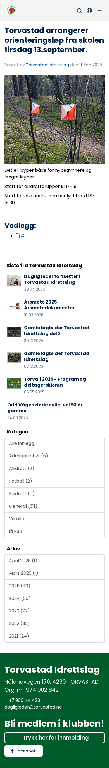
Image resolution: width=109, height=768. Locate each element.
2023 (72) (19, 611)
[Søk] (79, 11)
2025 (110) (19, 586)
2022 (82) (19, 623)
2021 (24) (19, 636)
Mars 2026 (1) (23, 573)
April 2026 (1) (23, 560)
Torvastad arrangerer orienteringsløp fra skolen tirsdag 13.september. (54, 40)
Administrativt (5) (28, 456)
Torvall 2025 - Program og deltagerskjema (55, 382)
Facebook (26, 751)
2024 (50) (20, 598)
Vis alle (16, 519)
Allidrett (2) (21, 468)
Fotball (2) (20, 481)
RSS (17, 531)
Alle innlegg (21, 443)
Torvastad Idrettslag (47, 65)
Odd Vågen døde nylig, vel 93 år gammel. (45, 408)
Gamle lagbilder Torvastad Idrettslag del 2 (56, 331)
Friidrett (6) (22, 493)
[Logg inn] (89, 11)
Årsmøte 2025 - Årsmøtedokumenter (49, 305)
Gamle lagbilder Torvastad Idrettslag (56, 356)
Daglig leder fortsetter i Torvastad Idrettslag (52, 279)
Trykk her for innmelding (56, 737)
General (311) (23, 506)
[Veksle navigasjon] (99, 11)
